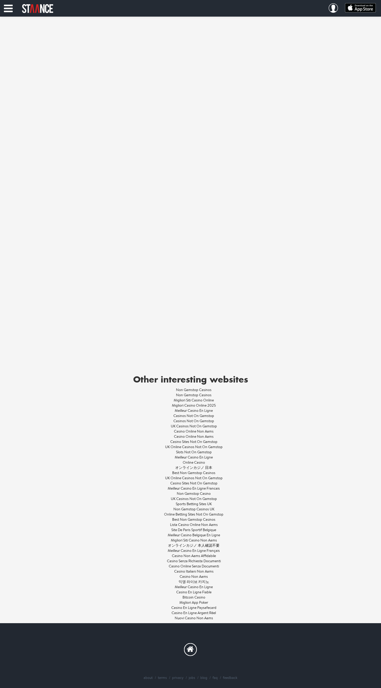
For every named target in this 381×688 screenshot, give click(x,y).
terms (162, 677)
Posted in (190, 114)
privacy (178, 677)
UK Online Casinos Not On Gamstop (194, 446)
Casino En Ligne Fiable (193, 592)
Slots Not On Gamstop (194, 452)
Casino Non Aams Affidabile (194, 555)
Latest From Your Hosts (190, 361)
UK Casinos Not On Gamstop (194, 426)
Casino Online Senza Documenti (194, 566)
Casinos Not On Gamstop (193, 415)
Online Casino (194, 462)
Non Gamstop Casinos (193, 389)
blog (203, 677)
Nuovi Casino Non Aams (194, 618)
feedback (230, 677)
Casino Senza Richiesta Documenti (194, 561)
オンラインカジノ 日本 (193, 467)
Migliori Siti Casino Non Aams (194, 540)
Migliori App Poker (193, 602)
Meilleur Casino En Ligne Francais (194, 488)
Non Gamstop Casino (194, 493)
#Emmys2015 (222, 114)
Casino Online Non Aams (194, 431)
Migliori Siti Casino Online (194, 400)
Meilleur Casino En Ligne (194, 410)
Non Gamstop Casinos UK (193, 509)
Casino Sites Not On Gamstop (193, 441)
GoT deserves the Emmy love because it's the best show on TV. (190, 153)
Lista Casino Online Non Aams (194, 524)
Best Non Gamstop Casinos (193, 472)
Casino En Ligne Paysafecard (193, 607)
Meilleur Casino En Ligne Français (194, 550)
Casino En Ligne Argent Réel (194, 612)
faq (215, 677)
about (148, 677)
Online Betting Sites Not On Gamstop (193, 514)
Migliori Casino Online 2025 (194, 405)
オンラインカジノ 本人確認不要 (194, 545)
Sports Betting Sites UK (194, 504)
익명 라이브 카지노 (194, 581)
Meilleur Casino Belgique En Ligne (194, 535)
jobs (192, 677)
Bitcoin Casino (193, 597)
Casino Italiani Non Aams (194, 571)
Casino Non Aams (194, 576)
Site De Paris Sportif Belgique (193, 529)
